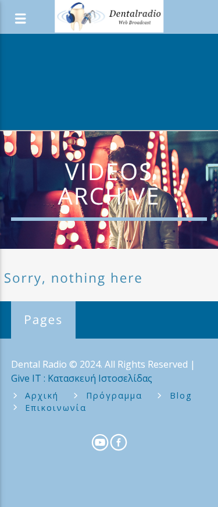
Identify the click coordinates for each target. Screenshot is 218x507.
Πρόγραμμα (114, 395)
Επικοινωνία (56, 407)
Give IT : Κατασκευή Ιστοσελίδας (81, 378)
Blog (181, 395)
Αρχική (42, 395)
